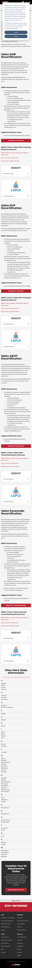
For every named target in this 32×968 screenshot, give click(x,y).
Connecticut (4, 699)
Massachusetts (5, 762)
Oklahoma (4, 799)
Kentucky (4, 746)
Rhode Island (5, 814)
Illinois (3, 734)
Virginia (3, 844)
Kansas (3, 744)
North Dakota (5, 791)
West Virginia (5, 852)
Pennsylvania (5, 808)
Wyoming (4, 856)
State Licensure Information (10, 158)
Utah (2, 836)
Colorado (4, 697)
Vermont (3, 842)
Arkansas (4, 689)
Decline (16, 36)
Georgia (3, 720)
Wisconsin (4, 854)
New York (4, 787)
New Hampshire (6, 782)
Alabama (3, 683)
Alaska (3, 685)
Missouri (3, 770)
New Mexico (4, 786)
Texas (3, 830)
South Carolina (5, 820)
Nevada (3, 780)
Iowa (2, 738)
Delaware (4, 705)
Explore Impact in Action (16, 890)
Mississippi (4, 768)
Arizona (3, 687)
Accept (16, 32)
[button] (30, 2)
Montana (3, 772)
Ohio (2, 798)
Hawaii (3, 726)
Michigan (3, 764)
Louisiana (4, 752)
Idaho (3, 732)
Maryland (4, 760)
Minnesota (4, 766)
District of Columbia (7, 707)
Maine (3, 758)
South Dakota (5, 822)
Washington (4, 850)
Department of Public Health (10, 161)
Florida (3, 713)
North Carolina (5, 789)
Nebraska (4, 778)
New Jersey (4, 784)
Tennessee (4, 828)
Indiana (3, 736)
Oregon (3, 801)
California (4, 695)
